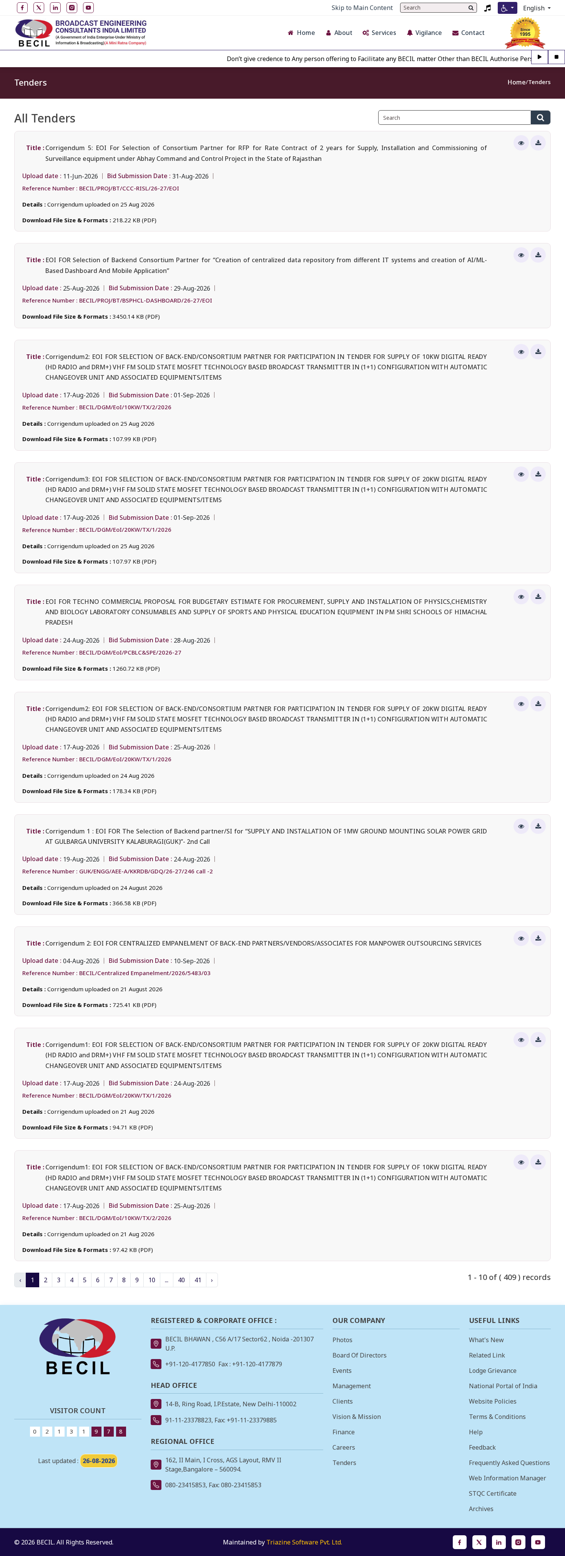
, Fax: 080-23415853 (233, 1485)
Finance (343, 1432)
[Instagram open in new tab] (71, 7)
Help (476, 1432)
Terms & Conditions (497, 1416)
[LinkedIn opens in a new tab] (499, 1542)
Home (516, 82)
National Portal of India (503, 1386)
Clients (342, 1401)
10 (151, 1280)
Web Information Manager (507, 1478)
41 (197, 1280)
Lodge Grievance (493, 1370)
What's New (486, 1340)
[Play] (539, 57)
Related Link (487, 1355)
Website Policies (493, 1401)
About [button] (343, 32)
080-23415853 (185, 1485)
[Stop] (556, 57)
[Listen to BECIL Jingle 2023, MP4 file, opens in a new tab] (487, 8)
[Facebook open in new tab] (22, 7)
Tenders (539, 82)
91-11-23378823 (188, 1420)
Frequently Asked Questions (509, 1462)
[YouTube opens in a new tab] (538, 1542)
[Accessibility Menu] (507, 8)
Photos (342, 1340)
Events (342, 1370)
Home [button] (306, 32)
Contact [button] (473, 32)
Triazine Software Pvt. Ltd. (304, 1542)
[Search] (471, 8)
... (166, 1280)
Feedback (482, 1447)
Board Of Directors (359, 1355)
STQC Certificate (493, 1493)
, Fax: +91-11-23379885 (244, 1420)
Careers (343, 1447)
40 (181, 1280)
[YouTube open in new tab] (88, 7)
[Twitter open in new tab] (38, 7)
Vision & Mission (356, 1416)
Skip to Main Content (362, 7)
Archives (481, 1509)
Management (351, 1386)
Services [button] (384, 32)
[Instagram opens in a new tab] (518, 1542)
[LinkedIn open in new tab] (55, 7)
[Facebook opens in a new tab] (460, 1542)
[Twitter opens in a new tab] (479, 1542)
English (534, 8)
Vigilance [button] (428, 32)
